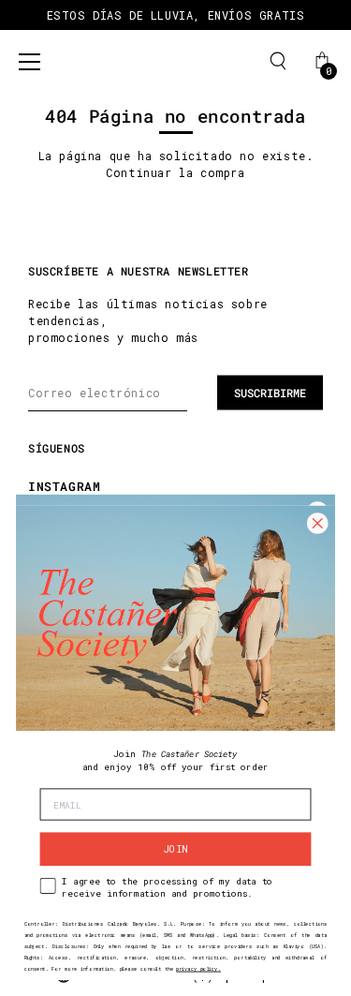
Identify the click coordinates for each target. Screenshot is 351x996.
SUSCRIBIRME (270, 392)
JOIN (175, 848)
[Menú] (30, 61)
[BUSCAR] (278, 61)
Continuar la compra (175, 172)
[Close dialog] (317, 523)
